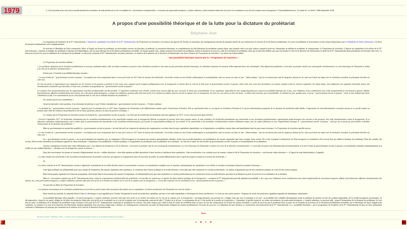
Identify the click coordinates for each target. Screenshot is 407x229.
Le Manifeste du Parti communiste (359, 42)
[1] (86, 193)
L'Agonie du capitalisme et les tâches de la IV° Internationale (110, 42)
